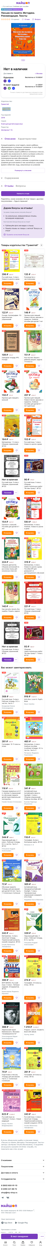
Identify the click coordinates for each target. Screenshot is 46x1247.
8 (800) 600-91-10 (9, 1185)
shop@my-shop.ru (9, 1192)
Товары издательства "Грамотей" (19, 245)
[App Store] (6, 1222)
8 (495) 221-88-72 (9, 1189)
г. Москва (38, 73)
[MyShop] (9, 1207)
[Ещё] (42, 1236)
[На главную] (23, 4)
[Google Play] (21, 1222)
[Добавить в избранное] (16, 283)
